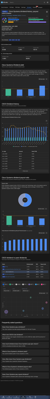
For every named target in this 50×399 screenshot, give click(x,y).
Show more (25, 171)
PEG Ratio (17, 7)
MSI (16, 39)
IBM (19, 39)
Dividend (29, 7)
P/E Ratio (12, 7)
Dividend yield (16, 290)
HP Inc (5, 266)
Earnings (23, 7)
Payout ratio (6, 290)
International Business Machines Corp (12, 269)
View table (42, 79)
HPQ (10, 39)
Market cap (25, 290)
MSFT (13, 39)
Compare (40, 7)
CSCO (4, 11)
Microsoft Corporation (9, 276)
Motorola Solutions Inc (8, 274)
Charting (35, 7)
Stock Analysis (4, 7)
